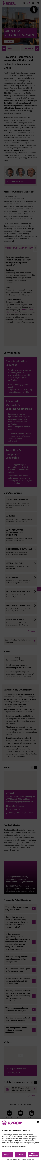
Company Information (19, 1146)
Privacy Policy (6, 1146)
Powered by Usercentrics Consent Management (20, 1159)
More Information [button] (33, 1155)
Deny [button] (21, 1155)
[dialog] (20, 1140)
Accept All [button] (8, 1155)
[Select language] (37, 1122)
